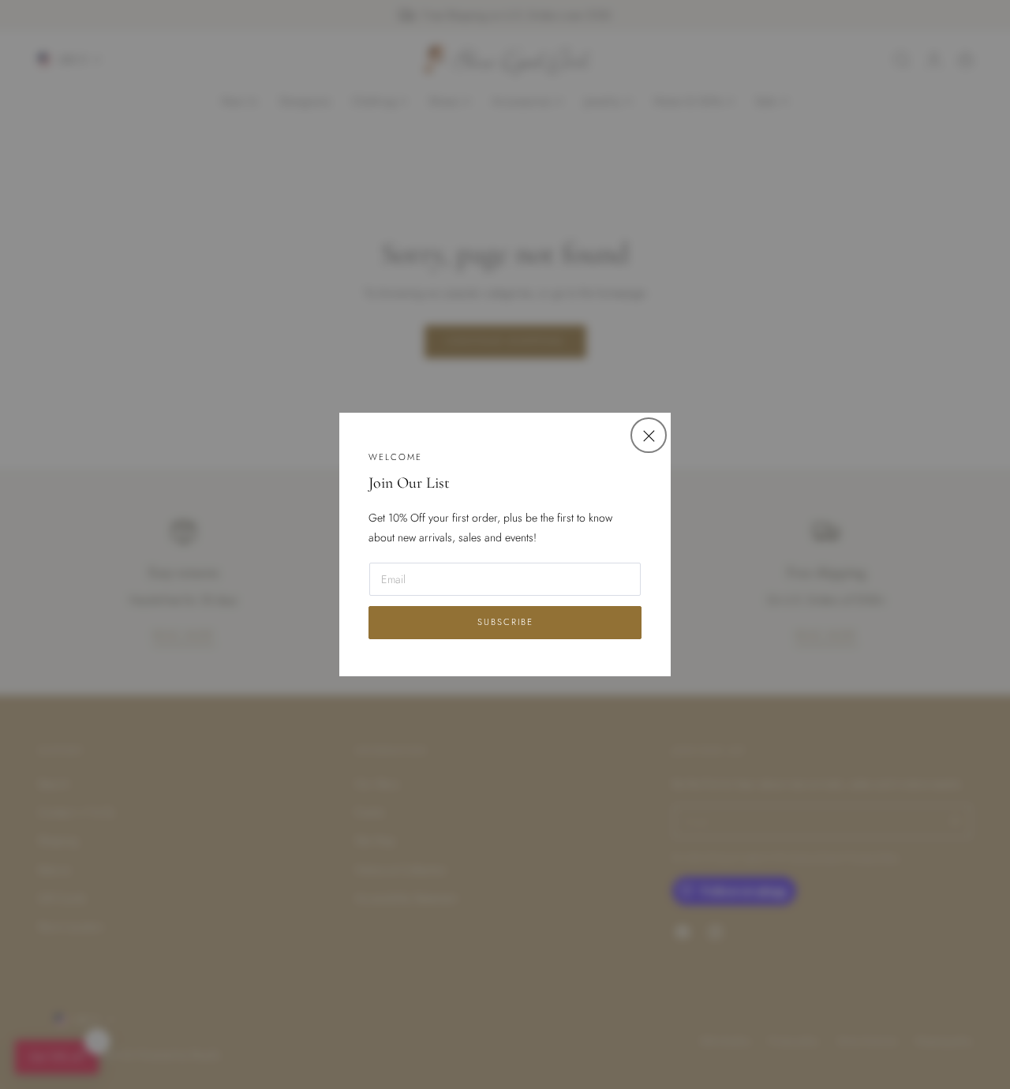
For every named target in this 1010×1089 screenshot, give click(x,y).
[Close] (648, 435)
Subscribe (505, 622)
